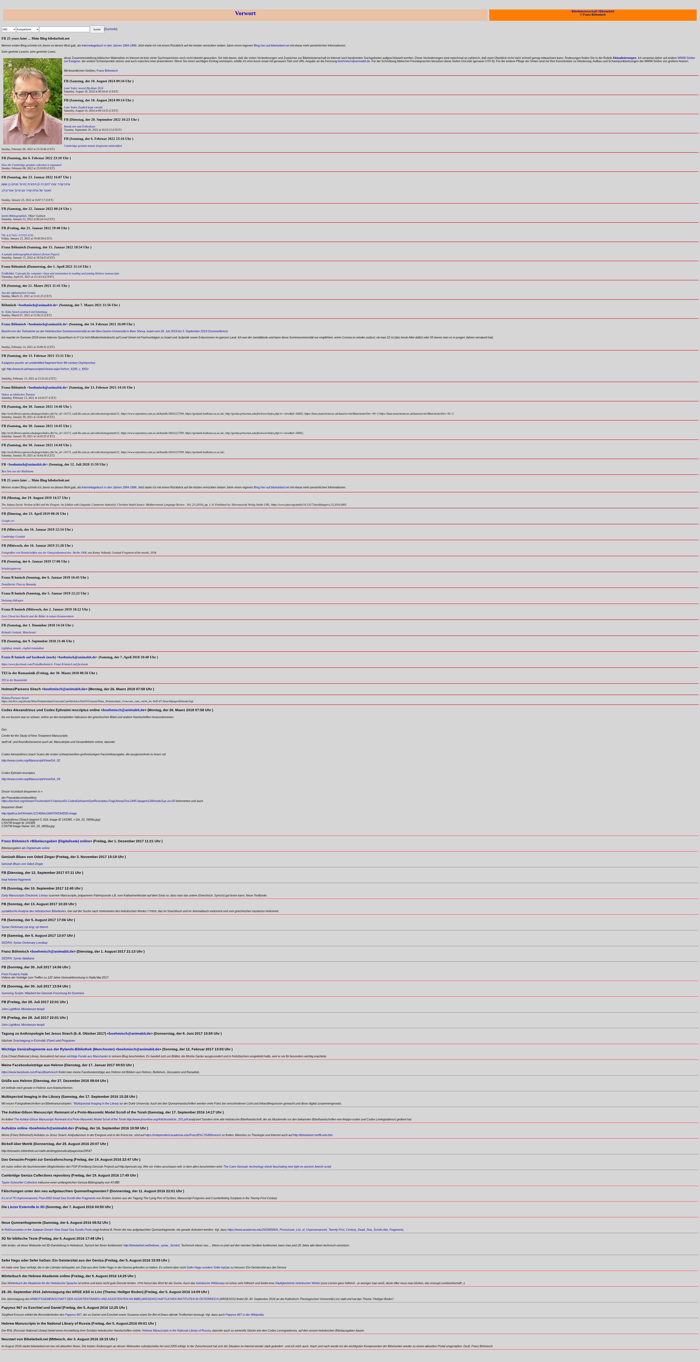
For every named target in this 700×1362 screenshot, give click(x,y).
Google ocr (8, 520)
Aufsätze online (14, 1128)
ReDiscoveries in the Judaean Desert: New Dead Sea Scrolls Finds (48, 1229)
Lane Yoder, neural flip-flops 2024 (83, 88)
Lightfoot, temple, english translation (22, 648)
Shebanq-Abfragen (12, 600)
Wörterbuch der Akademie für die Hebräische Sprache (42, 1283)
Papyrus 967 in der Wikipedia (244, 1314)
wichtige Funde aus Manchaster (87, 1056)
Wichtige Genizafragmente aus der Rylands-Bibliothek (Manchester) (58, 1049)
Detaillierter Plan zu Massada (18, 584)
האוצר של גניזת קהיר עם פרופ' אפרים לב (26, 190)
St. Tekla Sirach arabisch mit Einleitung (24, 311)
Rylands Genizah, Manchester (18, 632)
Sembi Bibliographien (14, 215)
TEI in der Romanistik (14, 680)
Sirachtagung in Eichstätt (29, 1040)
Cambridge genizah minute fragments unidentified (93, 145)
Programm (68, 1040)
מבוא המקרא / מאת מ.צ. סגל (17, 235)
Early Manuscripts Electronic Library (24, 895)
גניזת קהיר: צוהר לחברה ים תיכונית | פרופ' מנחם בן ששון (35, 184)
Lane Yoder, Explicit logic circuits (83, 107)
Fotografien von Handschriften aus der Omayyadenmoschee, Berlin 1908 (43, 552)
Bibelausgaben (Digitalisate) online (61, 841)
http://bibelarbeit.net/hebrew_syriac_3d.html (151, 1245)
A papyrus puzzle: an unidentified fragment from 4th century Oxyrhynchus (48, 362)
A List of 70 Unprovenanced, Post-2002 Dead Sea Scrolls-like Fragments (48, 1198)
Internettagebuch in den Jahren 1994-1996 (109, 45)
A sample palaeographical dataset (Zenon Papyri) (30, 254)
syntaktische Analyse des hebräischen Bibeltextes (33, 911)
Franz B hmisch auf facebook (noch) (28, 657)
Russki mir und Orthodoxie (79, 126)
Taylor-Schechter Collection (19, 1182)
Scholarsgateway (11, 568)
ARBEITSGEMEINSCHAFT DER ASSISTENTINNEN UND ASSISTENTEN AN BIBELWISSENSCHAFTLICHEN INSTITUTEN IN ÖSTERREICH (124, 1299)
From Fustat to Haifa (14, 974)
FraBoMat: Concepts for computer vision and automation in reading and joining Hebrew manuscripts (60, 273)
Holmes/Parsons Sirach (15, 698)
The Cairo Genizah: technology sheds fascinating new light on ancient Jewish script (277, 1166)
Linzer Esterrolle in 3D (26, 1207)
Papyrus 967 (73, 1314)
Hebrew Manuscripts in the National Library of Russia (176, 1330)
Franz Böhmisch (107, 70)
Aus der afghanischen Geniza (18, 292)
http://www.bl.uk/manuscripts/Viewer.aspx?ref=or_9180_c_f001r (48, 369)
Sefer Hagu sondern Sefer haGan (208, 1267)
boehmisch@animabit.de (354, 61)
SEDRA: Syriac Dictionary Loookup (24, 942)
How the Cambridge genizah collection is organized (31, 164)
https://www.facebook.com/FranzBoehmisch (29, 1072)
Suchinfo (110, 29)
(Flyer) (51, 1040)
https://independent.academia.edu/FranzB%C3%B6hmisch (183, 1135)
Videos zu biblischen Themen (18, 394)
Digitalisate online (38, 848)
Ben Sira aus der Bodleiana (17, 471)
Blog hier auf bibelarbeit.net (271, 45)
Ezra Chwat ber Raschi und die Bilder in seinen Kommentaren (37, 616)
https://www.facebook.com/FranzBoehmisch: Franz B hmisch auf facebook (44, 664)
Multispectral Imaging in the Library (96, 1103)
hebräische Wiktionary (210, 1283)
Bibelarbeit (606, 11)
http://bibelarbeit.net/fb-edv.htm (312, 1135)
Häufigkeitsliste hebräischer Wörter (297, 1283)
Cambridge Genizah (13, 536)
